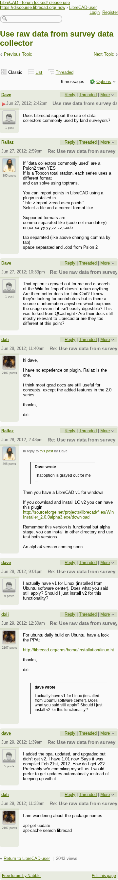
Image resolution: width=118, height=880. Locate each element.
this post (46, 451)
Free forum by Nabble (21, 875)
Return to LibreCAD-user (27, 858)
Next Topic (104, 54)
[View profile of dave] (9, 589)
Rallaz (7, 142)
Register (110, 12)
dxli (5, 339)
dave (6, 562)
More (105, 94)
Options (103, 81)
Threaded (64, 72)
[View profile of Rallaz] (9, 168)
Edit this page (104, 875)
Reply (70, 94)
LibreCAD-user (83, 7)
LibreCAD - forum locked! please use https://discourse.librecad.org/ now (35, 5)
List (38, 72)
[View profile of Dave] (9, 121)
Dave (6, 94)
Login (94, 12)
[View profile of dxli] (9, 366)
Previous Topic (18, 54)
